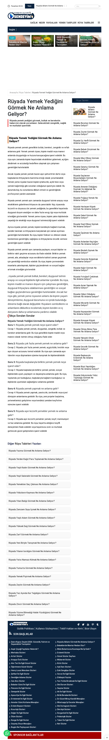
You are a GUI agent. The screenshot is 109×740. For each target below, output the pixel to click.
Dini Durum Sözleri (65, 685)
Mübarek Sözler (64, 660)
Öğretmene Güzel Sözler (22, 667)
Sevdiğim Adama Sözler (21, 677)
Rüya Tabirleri (25, 92)
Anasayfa (14, 92)
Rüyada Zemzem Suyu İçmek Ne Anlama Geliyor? (32, 509)
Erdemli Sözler (63, 653)
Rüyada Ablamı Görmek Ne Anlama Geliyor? (76, 642)
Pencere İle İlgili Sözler (21, 688)
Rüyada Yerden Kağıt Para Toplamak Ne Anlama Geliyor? (36, 459)
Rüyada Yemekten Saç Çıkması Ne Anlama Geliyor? (33, 484)
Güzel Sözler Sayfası (66, 656)
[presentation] (64, 6)
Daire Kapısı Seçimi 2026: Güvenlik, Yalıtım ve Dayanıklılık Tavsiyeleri (30, 643)
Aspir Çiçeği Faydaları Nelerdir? (25, 649)
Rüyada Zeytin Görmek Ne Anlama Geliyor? (29, 585)
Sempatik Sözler (18, 692)
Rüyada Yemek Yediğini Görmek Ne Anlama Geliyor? (54, 92)
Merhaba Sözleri (18, 653)
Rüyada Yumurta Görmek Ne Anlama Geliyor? (31, 568)
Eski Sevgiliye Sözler (66, 670)
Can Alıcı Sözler (18, 681)
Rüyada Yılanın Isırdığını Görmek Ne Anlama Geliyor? (34, 551)
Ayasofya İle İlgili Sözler (21, 695)
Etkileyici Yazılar (64, 677)
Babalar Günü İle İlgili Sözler (23, 685)
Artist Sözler (16, 656)
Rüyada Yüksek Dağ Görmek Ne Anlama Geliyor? (32, 526)
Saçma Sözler (63, 688)
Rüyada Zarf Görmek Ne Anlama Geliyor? (28, 534)
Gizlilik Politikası (25, 628)
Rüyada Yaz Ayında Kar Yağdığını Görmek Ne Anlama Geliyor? (34, 594)
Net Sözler (62, 724)
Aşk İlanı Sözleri (64, 667)
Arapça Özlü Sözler (19, 660)
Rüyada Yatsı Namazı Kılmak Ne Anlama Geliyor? (32, 559)
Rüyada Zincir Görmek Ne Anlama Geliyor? (29, 604)
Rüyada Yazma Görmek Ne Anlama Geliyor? (30, 450)
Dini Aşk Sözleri (63, 709)
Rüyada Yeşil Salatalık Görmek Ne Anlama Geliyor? (33, 476)
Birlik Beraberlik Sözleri (67, 695)
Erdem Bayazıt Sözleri (20, 706)
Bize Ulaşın (90, 628)
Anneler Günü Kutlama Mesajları (25, 702)
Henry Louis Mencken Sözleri (23, 670)
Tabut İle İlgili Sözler (66, 720)
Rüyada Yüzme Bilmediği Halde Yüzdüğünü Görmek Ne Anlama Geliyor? (35, 613)
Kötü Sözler (62, 663)
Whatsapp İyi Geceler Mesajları (70, 702)
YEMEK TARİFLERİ (67, 22)
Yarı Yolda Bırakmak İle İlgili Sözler (72, 681)
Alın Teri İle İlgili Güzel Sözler (23, 663)
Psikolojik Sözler (64, 716)
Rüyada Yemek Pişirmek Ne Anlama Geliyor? (30, 576)
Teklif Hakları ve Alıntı (71, 628)
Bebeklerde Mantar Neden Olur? (71, 645)
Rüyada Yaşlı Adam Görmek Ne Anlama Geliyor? (32, 518)
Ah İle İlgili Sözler (64, 692)
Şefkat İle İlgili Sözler (20, 674)
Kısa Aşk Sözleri (18, 709)
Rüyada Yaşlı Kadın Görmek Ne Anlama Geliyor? (32, 467)
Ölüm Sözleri (16, 716)
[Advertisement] (31, 40)
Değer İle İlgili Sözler (20, 713)
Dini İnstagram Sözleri (66, 706)
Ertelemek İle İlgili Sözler (22, 699)
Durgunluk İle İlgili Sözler (68, 713)
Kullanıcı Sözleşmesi (47, 628)
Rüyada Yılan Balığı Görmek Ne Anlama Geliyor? (32, 501)
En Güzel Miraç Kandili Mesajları (71, 699)
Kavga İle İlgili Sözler (20, 720)
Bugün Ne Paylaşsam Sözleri (23, 727)
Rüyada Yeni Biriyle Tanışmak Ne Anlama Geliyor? (32, 543)
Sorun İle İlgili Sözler (66, 674)
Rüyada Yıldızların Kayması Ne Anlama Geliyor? (31, 492)
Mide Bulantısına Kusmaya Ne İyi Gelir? (74, 649)
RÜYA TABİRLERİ (86, 22)
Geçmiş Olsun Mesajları (21, 724)
